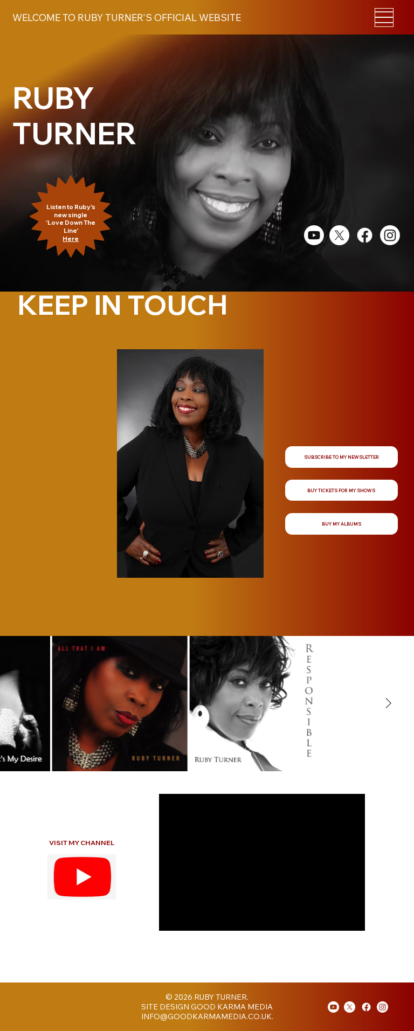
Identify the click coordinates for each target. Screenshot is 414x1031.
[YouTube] (314, 235)
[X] (339, 235)
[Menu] (384, 17)
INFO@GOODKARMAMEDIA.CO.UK (206, 1016)
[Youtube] (333, 1007)
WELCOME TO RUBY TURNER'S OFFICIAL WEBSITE (126, 17)
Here (71, 239)
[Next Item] (388, 703)
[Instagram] (390, 235)
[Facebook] (365, 235)
